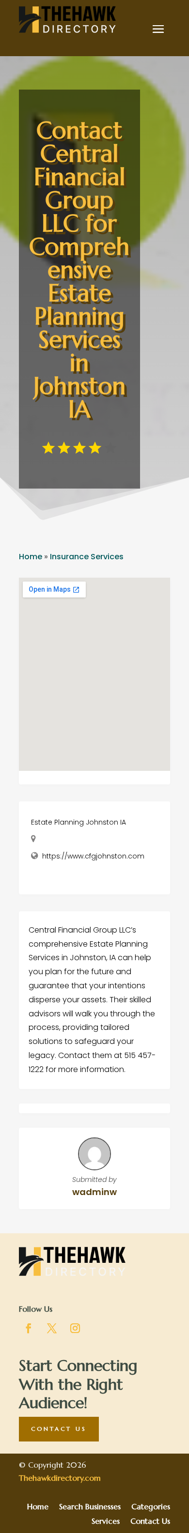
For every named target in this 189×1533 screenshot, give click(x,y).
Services (106, 1522)
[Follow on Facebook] (28, 1328)
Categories (150, 1507)
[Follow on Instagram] (75, 1328)
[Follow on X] (52, 1328)
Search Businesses (90, 1507)
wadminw (94, 1192)
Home (30, 556)
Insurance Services (87, 556)
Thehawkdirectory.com (60, 1478)
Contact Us (59, 1428)
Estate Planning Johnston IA (78, 822)
